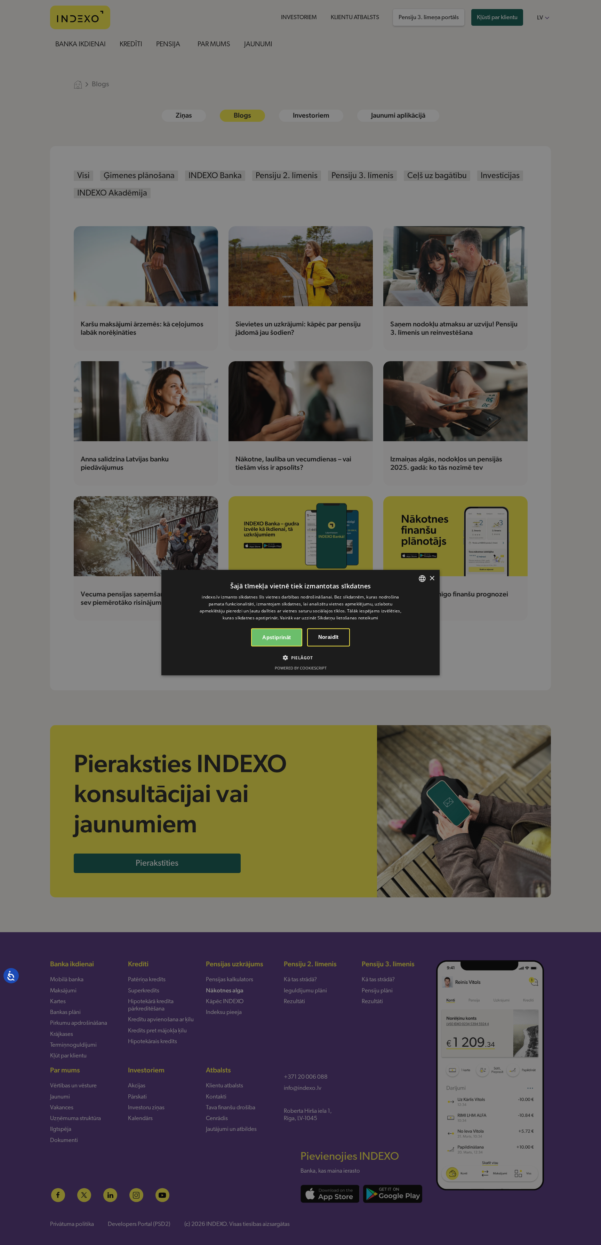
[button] (300, 657)
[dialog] (300, 622)
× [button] (431, 578)
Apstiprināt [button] (276, 637)
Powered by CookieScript (301, 667)
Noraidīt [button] (328, 637)
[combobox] (422, 578)
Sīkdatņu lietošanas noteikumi (348, 617)
